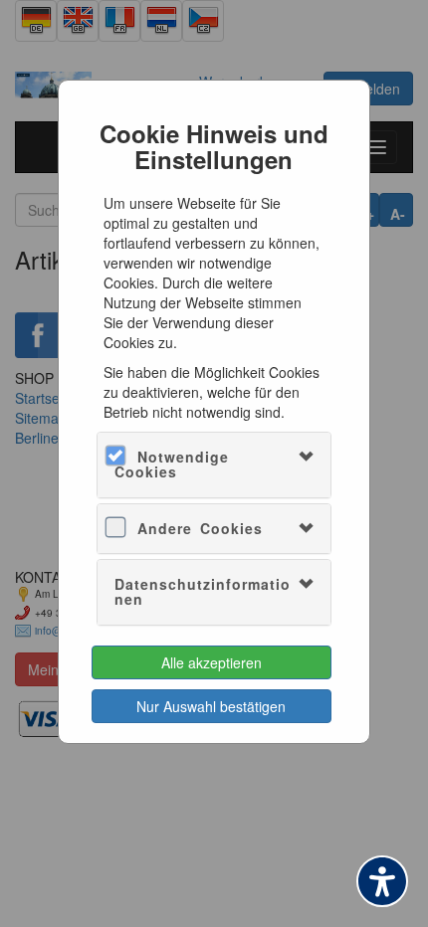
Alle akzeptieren (211, 662)
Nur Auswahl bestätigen (211, 706)
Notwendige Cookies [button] (171, 464)
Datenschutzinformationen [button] (202, 591)
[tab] (214, 465)
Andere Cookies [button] (200, 528)
